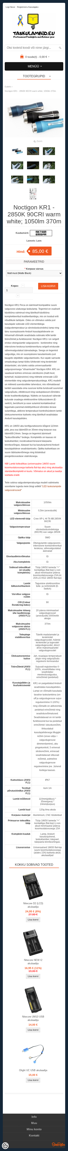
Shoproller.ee (58, 1144)
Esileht (8, 87)
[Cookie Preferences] (5, 1145)
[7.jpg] (33, 179)
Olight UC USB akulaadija (33, 1070)
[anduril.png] (33, 194)
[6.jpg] (17, 179)
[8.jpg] (49, 179)
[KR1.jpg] (17, 151)
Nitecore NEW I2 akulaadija (33, 962)
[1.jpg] (33, 151)
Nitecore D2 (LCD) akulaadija (33, 905)
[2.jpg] (49, 151)
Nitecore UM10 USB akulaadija (33, 1018)
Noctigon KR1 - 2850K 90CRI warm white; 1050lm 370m (30, 91)
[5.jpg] (49, 165)
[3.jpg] (17, 165)
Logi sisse (10, 7)
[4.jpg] (33, 165)
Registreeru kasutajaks (28, 7)
